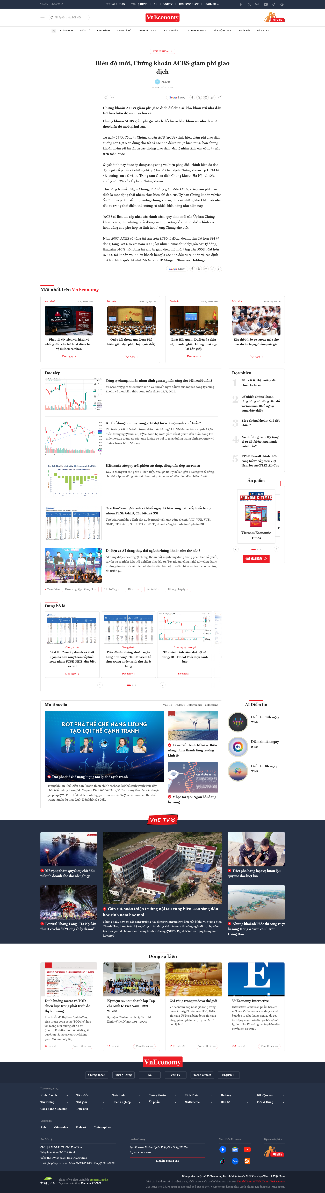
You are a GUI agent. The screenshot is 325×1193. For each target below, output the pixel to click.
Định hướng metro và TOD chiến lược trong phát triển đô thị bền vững (67, 1006)
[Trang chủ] (54, 31)
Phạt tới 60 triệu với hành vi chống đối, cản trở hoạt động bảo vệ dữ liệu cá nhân (68, 344)
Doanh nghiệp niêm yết (185, 647)
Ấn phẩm (256, 481)
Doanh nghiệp (196, 31)
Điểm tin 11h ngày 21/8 (265, 744)
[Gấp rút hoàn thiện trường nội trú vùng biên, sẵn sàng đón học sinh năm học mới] (162, 868)
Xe (155, 4)
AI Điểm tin (256, 705)
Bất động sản (222, 31)
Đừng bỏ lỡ (55, 606)
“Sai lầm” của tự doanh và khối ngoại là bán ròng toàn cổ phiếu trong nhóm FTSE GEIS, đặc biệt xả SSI (158, 511)
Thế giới (244, 31)
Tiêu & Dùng (139, 4)
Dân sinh (263, 31)
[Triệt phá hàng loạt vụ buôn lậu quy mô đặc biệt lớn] (256, 849)
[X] (249, 4)
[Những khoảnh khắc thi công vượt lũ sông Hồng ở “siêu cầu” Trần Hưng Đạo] (256, 902)
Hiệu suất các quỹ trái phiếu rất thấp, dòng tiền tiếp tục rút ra (153, 466)
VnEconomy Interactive (250, 1001)
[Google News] (282, 4)
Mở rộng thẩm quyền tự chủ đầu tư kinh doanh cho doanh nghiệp (67, 873)
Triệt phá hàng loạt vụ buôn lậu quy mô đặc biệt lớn (254, 873)
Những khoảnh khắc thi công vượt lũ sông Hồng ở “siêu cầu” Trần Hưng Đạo (256, 929)
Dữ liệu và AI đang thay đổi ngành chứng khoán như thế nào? (153, 551)
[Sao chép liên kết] (212, 97)
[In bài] (105, 97)
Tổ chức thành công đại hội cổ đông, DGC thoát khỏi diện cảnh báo (185, 657)
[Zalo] (257, 4)
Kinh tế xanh (147, 31)
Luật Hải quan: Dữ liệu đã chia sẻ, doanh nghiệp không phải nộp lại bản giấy (193, 344)
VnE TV (167, 4)
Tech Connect (188, 4)
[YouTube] (265, 4)
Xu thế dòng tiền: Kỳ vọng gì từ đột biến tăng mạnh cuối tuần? (153, 423)
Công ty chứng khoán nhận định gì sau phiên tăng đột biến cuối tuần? (159, 381)
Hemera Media (99, 1179)
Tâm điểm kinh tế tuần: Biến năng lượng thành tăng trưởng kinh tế (192, 750)
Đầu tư (85, 31)
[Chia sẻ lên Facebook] (192, 97)
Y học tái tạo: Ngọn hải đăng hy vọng (192, 799)
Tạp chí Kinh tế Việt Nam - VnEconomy (261, 1181)
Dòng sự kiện (162, 956)
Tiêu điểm (66, 31)
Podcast (180, 705)
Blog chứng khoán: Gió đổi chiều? (261, 423)
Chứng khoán (115, 4)
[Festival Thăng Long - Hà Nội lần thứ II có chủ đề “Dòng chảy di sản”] (68, 902)
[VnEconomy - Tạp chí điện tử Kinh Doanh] (163, 1062)
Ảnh (43, 1127)
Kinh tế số (124, 31)
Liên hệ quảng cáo (167, 1161)
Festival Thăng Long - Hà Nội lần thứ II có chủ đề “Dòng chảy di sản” (68, 926)
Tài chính (103, 31)
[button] (129, 685)
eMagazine (211, 705)
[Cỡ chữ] (112, 97)
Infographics (194, 705)
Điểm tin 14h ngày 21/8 (265, 720)
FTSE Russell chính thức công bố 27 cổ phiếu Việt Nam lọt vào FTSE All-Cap (260, 461)
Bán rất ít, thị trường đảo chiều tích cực (259, 383)
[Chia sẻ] (219, 97)
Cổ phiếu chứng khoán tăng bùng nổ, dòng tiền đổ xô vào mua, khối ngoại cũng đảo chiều (261, 403)
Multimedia (56, 705)
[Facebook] (241, 4)
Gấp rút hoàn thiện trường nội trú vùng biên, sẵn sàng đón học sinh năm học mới (160, 912)
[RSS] (247, 1161)
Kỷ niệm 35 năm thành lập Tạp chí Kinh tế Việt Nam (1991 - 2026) (131, 1006)
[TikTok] (274, 4)
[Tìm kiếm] (52, 17)
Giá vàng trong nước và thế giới (193, 1001)
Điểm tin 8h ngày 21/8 (264, 769)
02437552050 (142, 1152)
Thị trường (171, 31)
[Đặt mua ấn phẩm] (274, 16)
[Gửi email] (206, 97)
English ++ (212, 4)
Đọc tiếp (52, 373)
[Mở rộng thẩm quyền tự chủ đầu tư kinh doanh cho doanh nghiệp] (68, 849)
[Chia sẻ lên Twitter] (199, 97)
